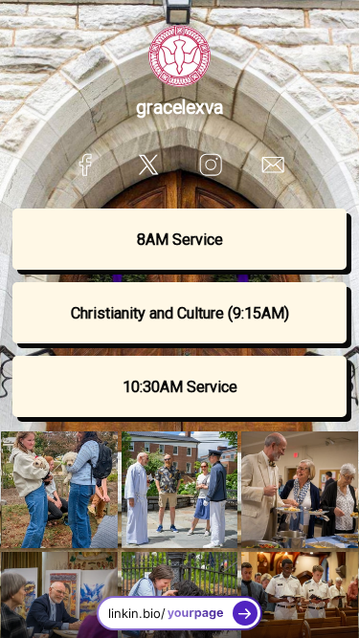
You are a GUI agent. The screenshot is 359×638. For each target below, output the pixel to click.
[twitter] (148, 164)
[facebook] (85, 164)
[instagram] (211, 164)
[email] (273, 164)
